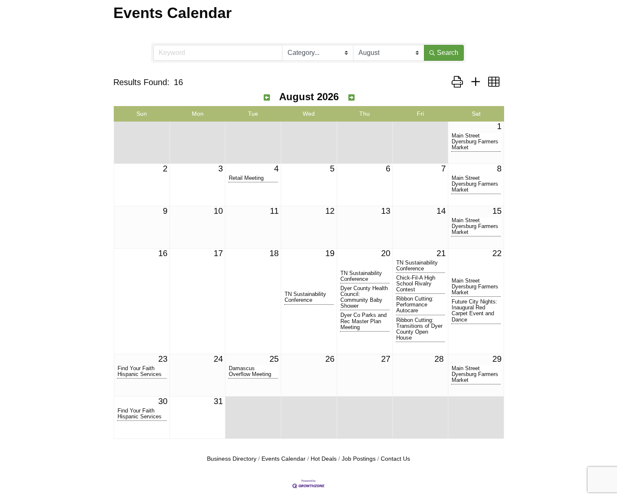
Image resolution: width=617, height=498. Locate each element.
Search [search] (447, 52)
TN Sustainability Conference (305, 297)
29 (497, 358)
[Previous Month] (267, 98)
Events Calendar (283, 459)
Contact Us (395, 459)
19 (330, 253)
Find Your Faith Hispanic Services (140, 371)
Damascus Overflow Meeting (250, 371)
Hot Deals (324, 459)
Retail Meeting (246, 178)
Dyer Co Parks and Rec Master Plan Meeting (363, 321)
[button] (457, 82)
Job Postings (359, 459)
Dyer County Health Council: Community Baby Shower (364, 297)
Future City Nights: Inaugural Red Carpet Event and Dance (474, 310)
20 (385, 253)
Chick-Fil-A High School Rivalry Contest (415, 284)
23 (162, 358)
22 (497, 253)
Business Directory (231, 459)
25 (274, 358)
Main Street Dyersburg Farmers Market (475, 141)
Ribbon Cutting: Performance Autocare (415, 305)
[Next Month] (351, 98)
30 (162, 401)
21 (441, 253)
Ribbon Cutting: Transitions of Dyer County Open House (419, 329)
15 (497, 210)
